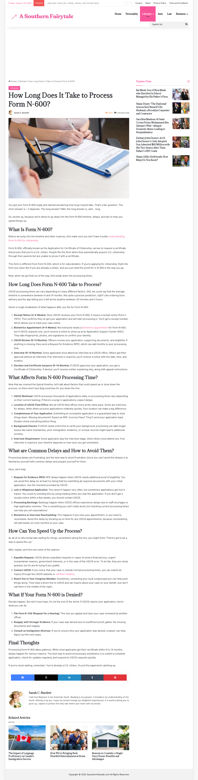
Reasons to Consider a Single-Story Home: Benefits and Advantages (108, 756)
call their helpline (65, 574)
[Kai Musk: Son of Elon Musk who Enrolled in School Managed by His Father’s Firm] (180, 94)
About (148, 3)
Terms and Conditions (178, 3)
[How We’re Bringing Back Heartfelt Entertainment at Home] (68, 737)
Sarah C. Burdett (21, 113)
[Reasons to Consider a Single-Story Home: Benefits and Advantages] (110, 737)
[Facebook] (22, 677)
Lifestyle (147, 13)
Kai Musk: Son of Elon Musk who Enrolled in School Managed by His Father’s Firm (152, 93)
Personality (132, 13)
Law (169, 13)
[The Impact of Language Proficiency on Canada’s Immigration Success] (27, 737)
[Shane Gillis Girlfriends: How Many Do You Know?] (180, 161)
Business (181, 13)
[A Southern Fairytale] (42, 16)
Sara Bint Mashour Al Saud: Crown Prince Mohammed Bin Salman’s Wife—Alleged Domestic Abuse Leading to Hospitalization (152, 126)
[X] (46, 677)
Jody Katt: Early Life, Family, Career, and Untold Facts (72, 3)
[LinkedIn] (69, 677)
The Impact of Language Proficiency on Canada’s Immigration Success (21, 756)
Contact (138, 3)
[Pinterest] (115, 677)
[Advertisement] (99, 53)
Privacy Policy (160, 3)
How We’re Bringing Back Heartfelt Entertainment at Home (67, 755)
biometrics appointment (95, 327)
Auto (160, 13)
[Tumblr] (92, 677)
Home (118, 13)
